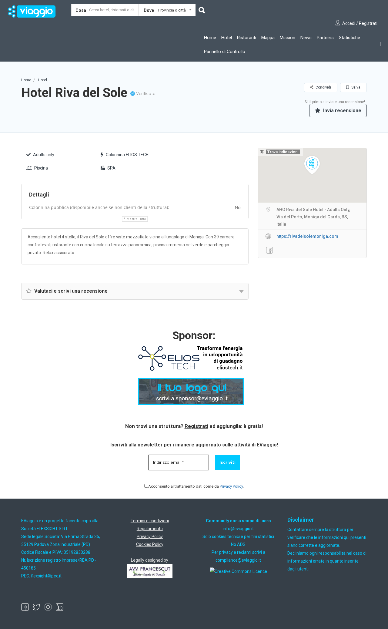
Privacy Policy (231, 486)
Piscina (41, 168)
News (306, 37)
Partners (325, 37)
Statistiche (349, 37)
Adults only (43, 154)
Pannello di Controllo (224, 51)
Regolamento (150, 528)
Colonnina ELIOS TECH (127, 154)
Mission (287, 37)
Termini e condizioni (150, 520)
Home (210, 37)
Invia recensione (341, 110)
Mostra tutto (136, 218)
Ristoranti (246, 37)
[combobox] (167, 11)
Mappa (268, 37)
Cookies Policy (149, 544)
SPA (111, 168)
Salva (355, 87)
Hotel (226, 37)
